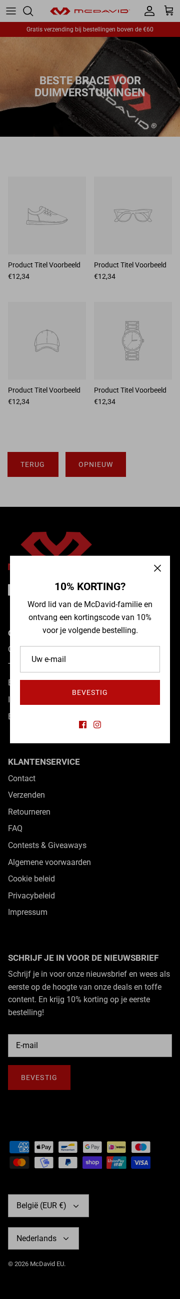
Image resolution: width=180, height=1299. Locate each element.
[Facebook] (82, 724)
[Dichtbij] (157, 568)
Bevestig (90, 692)
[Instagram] (97, 724)
